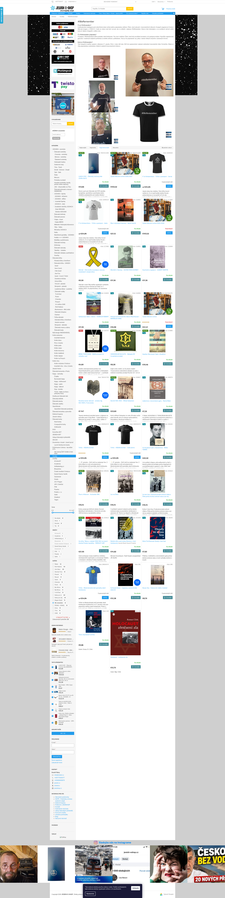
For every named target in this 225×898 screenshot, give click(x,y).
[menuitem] (58, 13)
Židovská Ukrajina (60, 312)
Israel (56, 266)
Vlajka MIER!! (59, 222)
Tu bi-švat (58, 294)
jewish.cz (57, 783)
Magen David (60, 600)
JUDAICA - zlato (60, 204)
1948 (58, 613)
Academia (59, 536)
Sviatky (55, 456)
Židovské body (58, 330)
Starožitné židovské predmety (63, 409)
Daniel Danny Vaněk (62, 546)
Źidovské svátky (60, 291)
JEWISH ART (57, 434)
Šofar (56, 175)
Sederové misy (59, 164)
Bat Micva (59, 590)
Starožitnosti (56, 406)
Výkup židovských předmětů (61, 437)
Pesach (57, 302)
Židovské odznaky (60, 248)
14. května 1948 (60, 304)
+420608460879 (59, 780)
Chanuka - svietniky (61, 154)
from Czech (58, 268)
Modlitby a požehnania (61, 240)
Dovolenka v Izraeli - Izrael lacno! (63, 442)
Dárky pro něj (60, 597)
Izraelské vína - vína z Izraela (63, 366)
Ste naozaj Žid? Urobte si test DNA (63, 452)
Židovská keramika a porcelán (62, 411)
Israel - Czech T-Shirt (61, 276)
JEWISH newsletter (58, 130)
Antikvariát (57, 427)
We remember (60, 603)
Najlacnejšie (82, 147)
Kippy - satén (58, 384)
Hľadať (130, 8)
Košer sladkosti (59, 353)
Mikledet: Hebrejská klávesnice (64, 224)
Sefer (57, 556)
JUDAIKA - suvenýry (59, 149)
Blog (56, 816)
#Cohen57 (59, 533)
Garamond (59, 549)
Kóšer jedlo (57, 345)
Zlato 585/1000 (60, 209)
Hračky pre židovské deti (60, 396)
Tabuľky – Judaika (60, 250)
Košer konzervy (59, 350)
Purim (57, 296)
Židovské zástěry (58, 404)
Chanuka (58, 299)
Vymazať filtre (62, 617)
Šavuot (58, 577)
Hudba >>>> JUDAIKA (61, 237)
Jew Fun (57, 273)
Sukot (58, 579)
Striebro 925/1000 (60, 211)
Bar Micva (59, 587)
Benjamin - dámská (61, 325)
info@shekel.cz (59, 775)
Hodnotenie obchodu (61, 809)
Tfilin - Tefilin (58, 227)
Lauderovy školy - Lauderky (63, 289)
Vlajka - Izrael (58, 219)
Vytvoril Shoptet (168, 894)
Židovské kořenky (59, 214)
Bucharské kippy (59, 379)
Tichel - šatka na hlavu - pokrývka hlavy (61, 392)
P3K (57, 551)
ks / (62, 733)
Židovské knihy (57, 419)
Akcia (57, 520)
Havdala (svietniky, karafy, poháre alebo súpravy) (62, 183)
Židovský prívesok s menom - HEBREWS (63, 190)
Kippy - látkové (59, 386)
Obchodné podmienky (111, 1)
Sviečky (56, 255)
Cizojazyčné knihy (60, 424)
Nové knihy (57, 422)
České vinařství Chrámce (63, 543)
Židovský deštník (58, 398)
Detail (169, 186)
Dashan (57, 314)
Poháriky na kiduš (60, 180)
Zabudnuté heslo (57, 762)
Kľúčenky (57, 245)
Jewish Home (57, 368)
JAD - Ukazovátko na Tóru (62, 187)
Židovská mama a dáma (62, 327)
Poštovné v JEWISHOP (62, 805)
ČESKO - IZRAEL (61, 605)
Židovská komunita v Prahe (61, 371)
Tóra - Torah (58, 167)
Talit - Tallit (57, 172)
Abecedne (115, 147)
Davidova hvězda (60, 278)
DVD (54, 429)
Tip (57, 526)
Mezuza (56, 177)
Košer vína (56, 361)
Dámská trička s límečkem (63, 320)
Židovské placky (58, 401)
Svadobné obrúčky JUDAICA (64, 206)
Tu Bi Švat (59, 592)
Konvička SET (57, 432)
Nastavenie (90, 893)
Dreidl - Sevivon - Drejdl (61, 170)
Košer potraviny (57, 335)
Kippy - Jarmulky (58, 374)
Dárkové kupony (58, 414)
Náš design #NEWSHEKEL (61, 332)
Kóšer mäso (58, 348)
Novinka (58, 523)
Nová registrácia (57, 760)
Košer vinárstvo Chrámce (62, 363)
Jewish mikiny (57, 416)
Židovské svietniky (60, 152)
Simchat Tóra (60, 572)
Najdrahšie (93, 147)
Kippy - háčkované (60, 381)
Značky (55, 458)
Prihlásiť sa (57, 756)
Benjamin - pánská (60, 286)
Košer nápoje (58, 356)
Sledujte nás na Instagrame (115, 842)
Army (58, 608)
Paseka (58, 554)
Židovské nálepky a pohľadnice (64, 253)
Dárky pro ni (60, 595)
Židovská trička (57, 258)
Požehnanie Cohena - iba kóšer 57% (62, 448)
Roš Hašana (59, 307)
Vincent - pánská (60, 283)
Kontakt (57, 807)
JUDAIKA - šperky (60, 194)
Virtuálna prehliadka (61, 814)
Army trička (58, 281)
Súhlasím (135, 888)
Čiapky (56, 376)
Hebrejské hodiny (59, 162)
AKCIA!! (55, 440)
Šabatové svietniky (61, 159)
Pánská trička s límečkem (62, 260)
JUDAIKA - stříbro (60, 199)
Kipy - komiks (58, 389)
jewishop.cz (58, 788)
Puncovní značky (60, 812)
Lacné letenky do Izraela (62, 445)
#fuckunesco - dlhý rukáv (62, 309)
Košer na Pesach (59, 358)
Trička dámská (58, 317)
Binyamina (59, 541)
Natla (56, 232)
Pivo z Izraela (58, 343)
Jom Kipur (59, 569)
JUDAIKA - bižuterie (61, 196)
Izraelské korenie (59, 338)
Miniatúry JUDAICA (60, 229)
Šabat (58, 564)
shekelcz (57, 785)
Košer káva (57, 340)
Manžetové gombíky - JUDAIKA (64, 235)
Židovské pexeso (59, 217)
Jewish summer (60, 322)
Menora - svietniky (60, 157)
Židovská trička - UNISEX (62, 263)
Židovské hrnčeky (59, 242)
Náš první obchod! (61, 818)
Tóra (57, 610)
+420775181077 (59, 777)
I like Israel (58, 271)
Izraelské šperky (60, 201)
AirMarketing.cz (60, 538)
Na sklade (59, 518)
